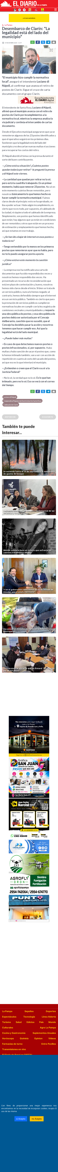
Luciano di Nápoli (10, 397)
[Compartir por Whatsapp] (32, 42)
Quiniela (24, 1038)
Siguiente (47, 417)
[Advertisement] (29, 695)
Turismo (6, 1022)
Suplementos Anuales (44, 1033)
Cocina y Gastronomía (13, 1033)
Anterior (10, 417)
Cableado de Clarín (11, 405)
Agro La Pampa (48, 1027)
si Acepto (20, 1118)
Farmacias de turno (12, 1043)
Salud (19, 1022)
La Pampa (7, 1011)
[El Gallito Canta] (14, 9)
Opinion (38, 1038)
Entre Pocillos (48, 1043)
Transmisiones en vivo (14, 1049)
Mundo (52, 1022)
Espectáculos (9, 1016)
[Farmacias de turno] (24, 9)
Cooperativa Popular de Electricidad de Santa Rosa (22, 401)
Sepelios (29, 1011)
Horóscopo (8, 1038)
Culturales (7, 1027)
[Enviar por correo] (53, 42)
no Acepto (37, 1118)
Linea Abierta (49, 1016)
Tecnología (29, 1016)
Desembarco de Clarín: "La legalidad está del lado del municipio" (26, 32)
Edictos (30, 1022)
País (41, 1022)
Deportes (51, 1011)
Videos (52, 1038)
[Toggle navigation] (55, 9)
